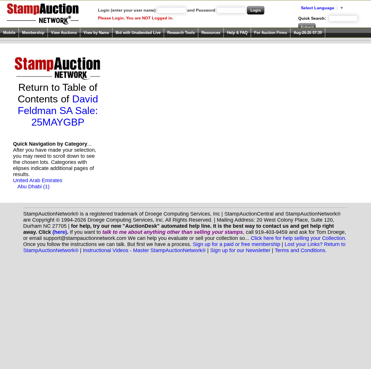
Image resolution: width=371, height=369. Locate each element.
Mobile (9, 32)
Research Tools (181, 32)
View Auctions (64, 32)
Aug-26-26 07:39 (308, 32)
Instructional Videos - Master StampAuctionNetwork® (144, 250)
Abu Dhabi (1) (33, 186)
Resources (210, 32)
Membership (33, 32)
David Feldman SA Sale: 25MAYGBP (58, 110)
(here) (59, 232)
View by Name (96, 32)
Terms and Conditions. (301, 250)
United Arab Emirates (37, 180)
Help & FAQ (237, 32)
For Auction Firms (270, 32)
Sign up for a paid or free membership (236, 244)
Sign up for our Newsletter (240, 250)
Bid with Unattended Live (138, 32)
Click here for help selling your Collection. (298, 238)
